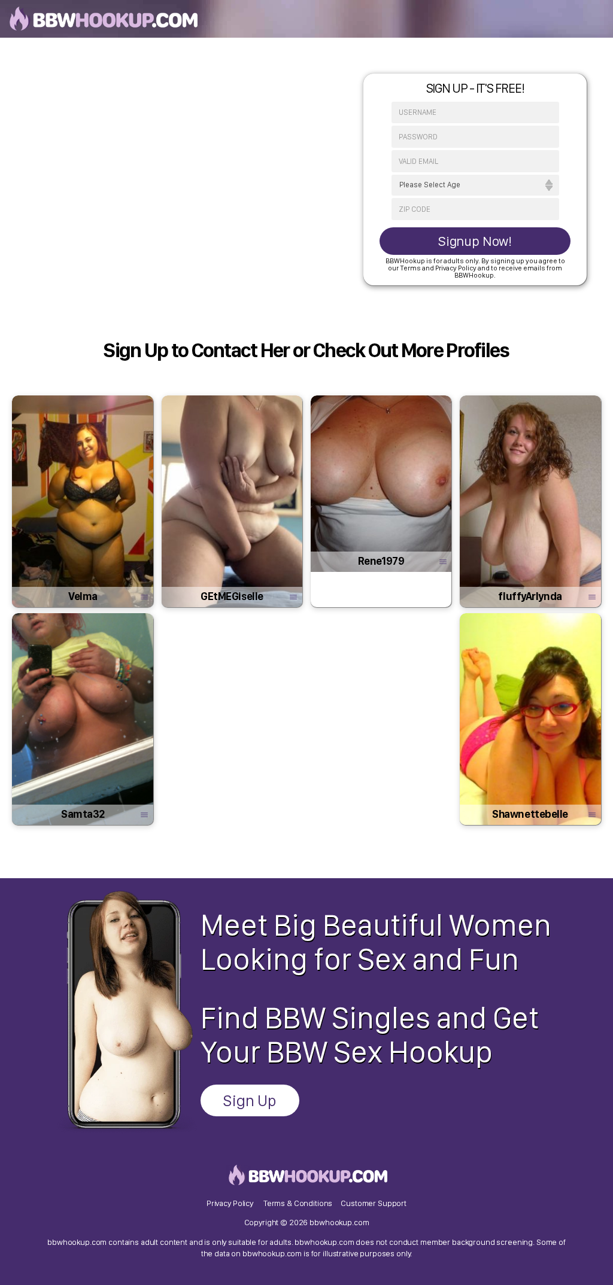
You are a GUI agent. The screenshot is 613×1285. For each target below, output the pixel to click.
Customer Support (373, 1203)
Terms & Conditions (297, 1203)
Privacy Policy (230, 1203)
